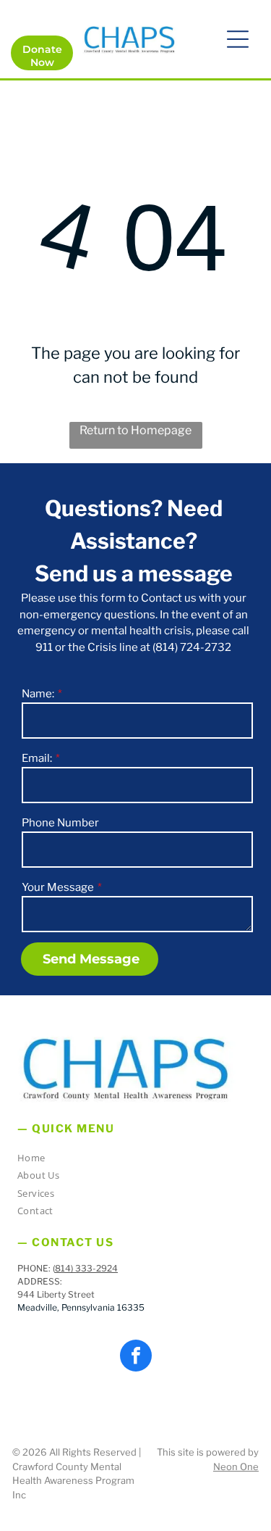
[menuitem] (130, 1160)
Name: (38, 693)
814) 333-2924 (86, 1268)
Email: (37, 758)
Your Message (58, 887)
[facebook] (136, 1357)
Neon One (236, 1466)
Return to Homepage (135, 430)
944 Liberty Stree (54, 1294)
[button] (238, 39)
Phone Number (60, 822)
